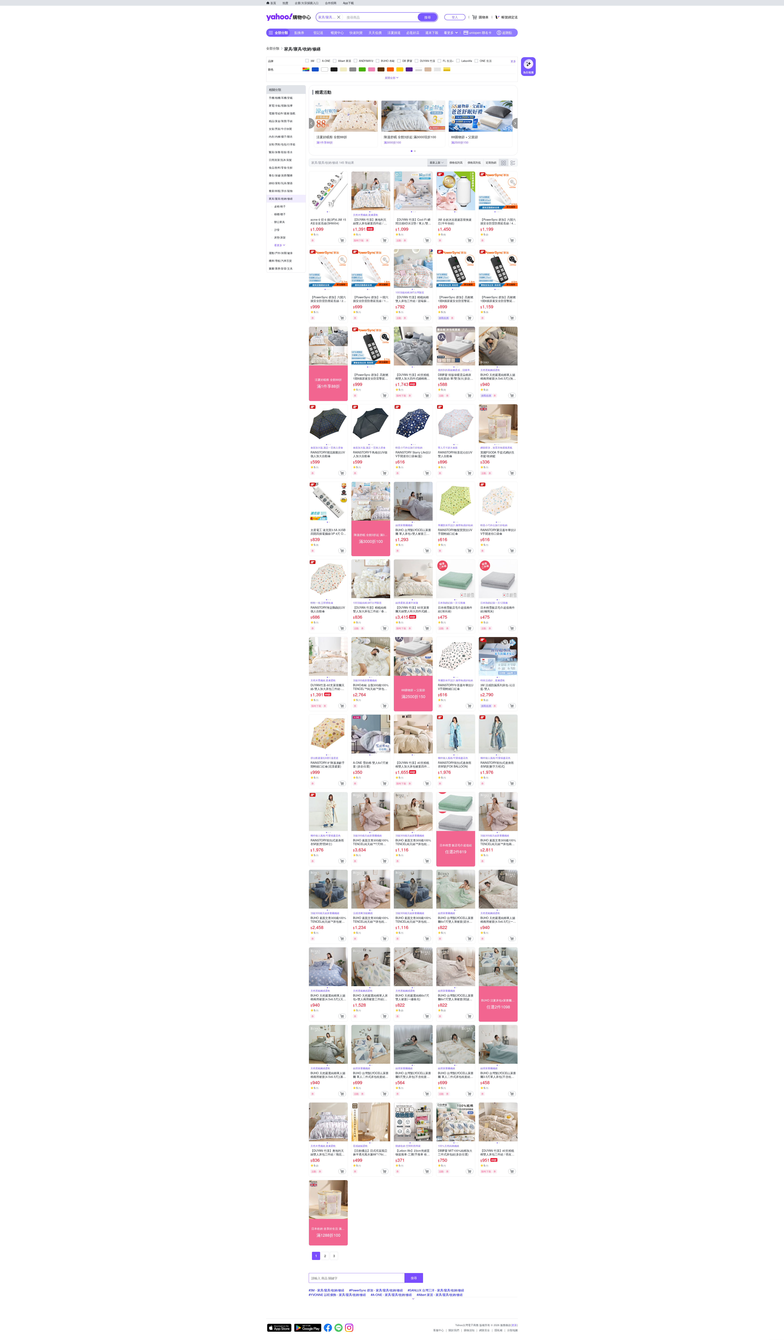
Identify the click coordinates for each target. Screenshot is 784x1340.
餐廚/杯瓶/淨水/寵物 (281, 191)
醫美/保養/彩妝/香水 (281, 152)
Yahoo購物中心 (288, 17)
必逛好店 (412, 32)
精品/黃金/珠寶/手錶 (281, 121)
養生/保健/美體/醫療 (281, 175)
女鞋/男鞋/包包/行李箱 (282, 144)
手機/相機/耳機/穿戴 (281, 98)
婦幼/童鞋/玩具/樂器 (281, 183)
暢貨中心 (337, 32)
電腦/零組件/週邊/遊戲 (282, 113)
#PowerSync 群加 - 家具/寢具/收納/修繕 (376, 1290)
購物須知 (469, 1330)
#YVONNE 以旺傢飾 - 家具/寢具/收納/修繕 (337, 1294)
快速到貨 (356, 32)
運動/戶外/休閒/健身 (281, 253)
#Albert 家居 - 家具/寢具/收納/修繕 (440, 1294)
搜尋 (414, 1278)
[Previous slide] (311, 191)
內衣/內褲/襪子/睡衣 (281, 136)
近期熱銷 (491, 162)
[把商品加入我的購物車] (342, 240)
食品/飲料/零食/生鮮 (281, 167)
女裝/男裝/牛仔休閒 (280, 129)
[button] (312, 123)
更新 (514, 1325)
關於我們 (454, 1330)
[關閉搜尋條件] (338, 17)
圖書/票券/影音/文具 (281, 268)
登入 (455, 17)
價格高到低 (474, 162)
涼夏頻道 (394, 32)
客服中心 (438, 1330)
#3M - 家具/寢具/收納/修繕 (326, 1290)
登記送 (318, 32)
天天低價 (375, 32)
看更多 (449, 32)
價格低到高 (456, 162)
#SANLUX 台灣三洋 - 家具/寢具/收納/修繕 (436, 1290)
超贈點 (507, 32)
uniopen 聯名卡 (480, 32)
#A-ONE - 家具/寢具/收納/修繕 (391, 1294)
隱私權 (498, 1330)
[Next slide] (345, 191)
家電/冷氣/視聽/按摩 (281, 105)
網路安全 (484, 1330)
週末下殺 (431, 32)
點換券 (299, 32)
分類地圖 (512, 1330)
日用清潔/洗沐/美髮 (280, 160)
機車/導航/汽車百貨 (280, 261)
